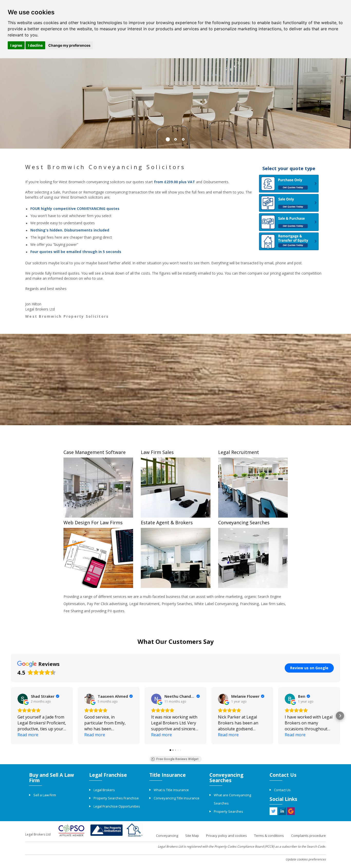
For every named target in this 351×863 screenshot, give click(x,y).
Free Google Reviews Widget (177, 759)
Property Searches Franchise (116, 798)
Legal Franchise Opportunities (117, 806)
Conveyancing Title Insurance (176, 798)
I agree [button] (16, 45)
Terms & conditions (269, 835)
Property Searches (228, 811)
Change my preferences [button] (69, 45)
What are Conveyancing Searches (232, 799)
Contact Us (282, 790)
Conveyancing (167, 835)
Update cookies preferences (305, 859)
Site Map (192, 835)
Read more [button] (27, 735)
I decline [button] (35, 45)
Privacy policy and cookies (226, 835)
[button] (11, 716)
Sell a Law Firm (44, 795)
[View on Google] (22, 699)
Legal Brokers (104, 790)
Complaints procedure (308, 835)
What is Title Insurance (171, 790)
